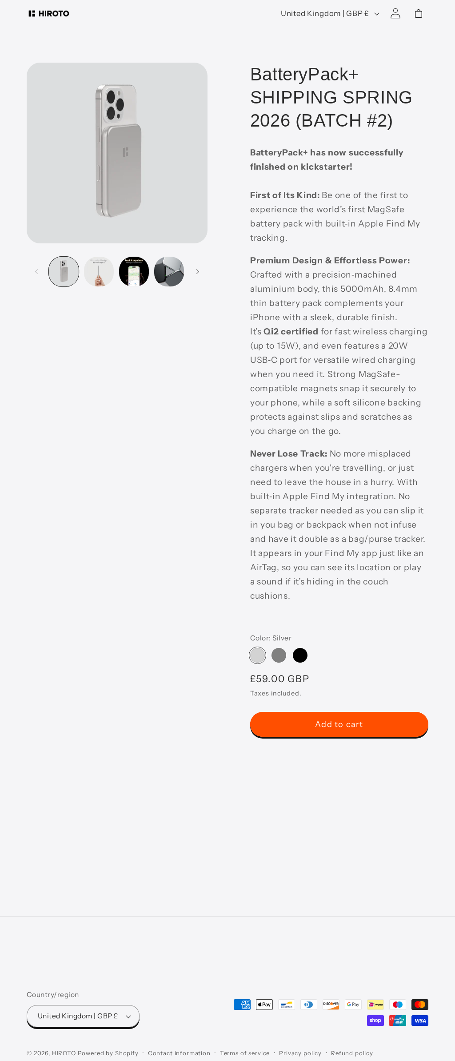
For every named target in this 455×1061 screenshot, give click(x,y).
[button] (419, 13)
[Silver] (257, 655)
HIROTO (64, 1053)
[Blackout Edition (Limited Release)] (300, 655)
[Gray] (279, 655)
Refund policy (352, 1053)
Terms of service (245, 1053)
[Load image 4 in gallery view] (169, 271)
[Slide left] (36, 271)
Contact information (179, 1053)
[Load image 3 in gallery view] (134, 271)
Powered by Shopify (108, 1053)
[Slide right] (198, 271)
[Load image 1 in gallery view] (64, 271)
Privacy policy (300, 1053)
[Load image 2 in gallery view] (99, 271)
